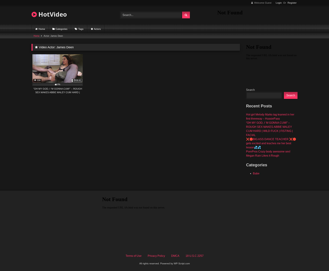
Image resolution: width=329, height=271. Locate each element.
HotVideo (52, 14)
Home (42, 29)
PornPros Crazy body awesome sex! (268, 151)
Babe (256, 173)
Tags (80, 29)
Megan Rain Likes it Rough (262, 155)
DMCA (175, 255)
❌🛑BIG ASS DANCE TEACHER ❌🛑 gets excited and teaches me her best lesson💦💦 (271, 143)
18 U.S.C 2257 (195, 255)
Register (292, 2)
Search (250, 89)
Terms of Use (134, 255)
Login (279, 2)
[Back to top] (318, 260)
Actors (97, 29)
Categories (61, 29)
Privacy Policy (156, 255)
